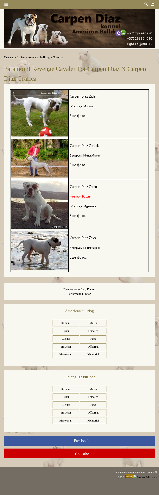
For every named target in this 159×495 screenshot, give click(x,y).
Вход (88, 293)
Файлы (21, 57)
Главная (9, 57)
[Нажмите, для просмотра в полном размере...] (39, 135)
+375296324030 (139, 38)
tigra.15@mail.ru (139, 43)
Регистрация (75, 293)
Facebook (81, 441)
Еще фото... (78, 115)
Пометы (58, 57)
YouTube (81, 453)
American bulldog (39, 57)
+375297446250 (139, 33)
